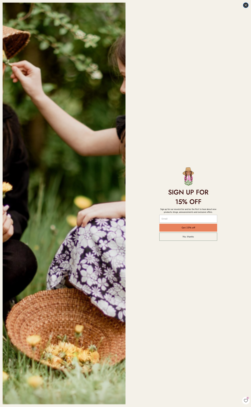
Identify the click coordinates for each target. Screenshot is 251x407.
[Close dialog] (245, 5)
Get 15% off (188, 227)
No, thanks (188, 236)
